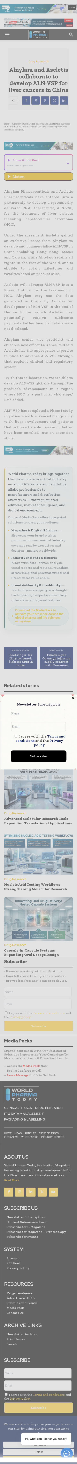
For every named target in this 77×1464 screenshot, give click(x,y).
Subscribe (38, 756)
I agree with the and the (41, 740)
